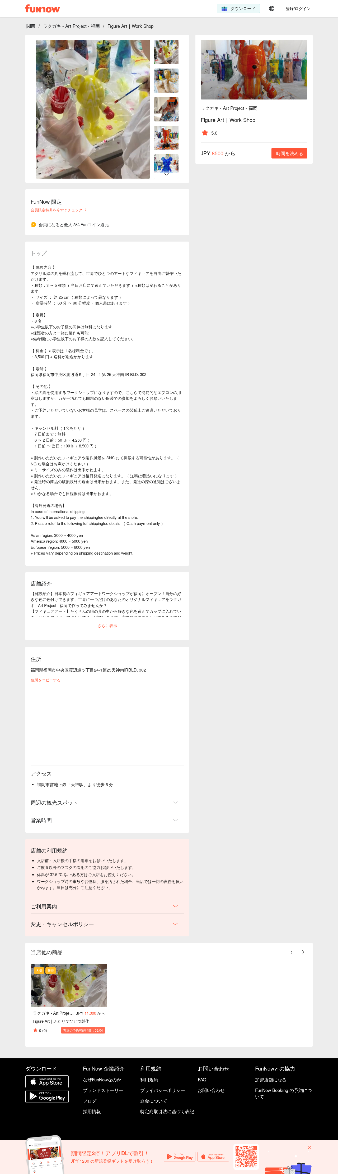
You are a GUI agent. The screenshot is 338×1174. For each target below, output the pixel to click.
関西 (30, 25)
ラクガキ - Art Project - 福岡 (71, 25)
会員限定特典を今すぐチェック (56, 209)
